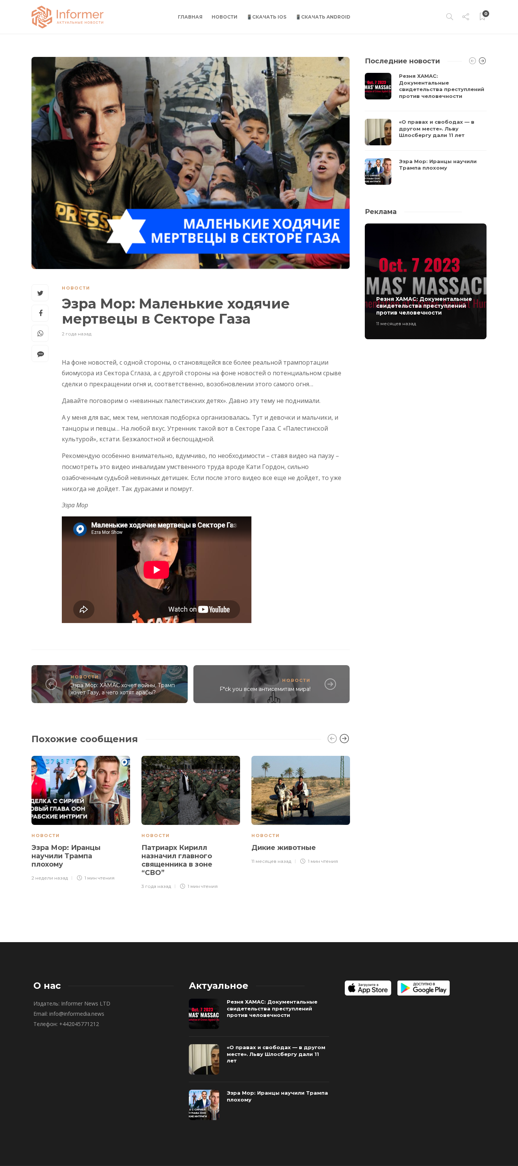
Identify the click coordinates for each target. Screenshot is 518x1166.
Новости (224, 17)
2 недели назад (49, 878)
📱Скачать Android (322, 17)
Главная (190, 17)
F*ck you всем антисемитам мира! (265, 689)
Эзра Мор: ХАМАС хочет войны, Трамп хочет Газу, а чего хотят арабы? (123, 689)
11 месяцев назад (271, 861)
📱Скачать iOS (266, 17)
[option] (81, 817)
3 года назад (156, 886)
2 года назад (76, 334)
